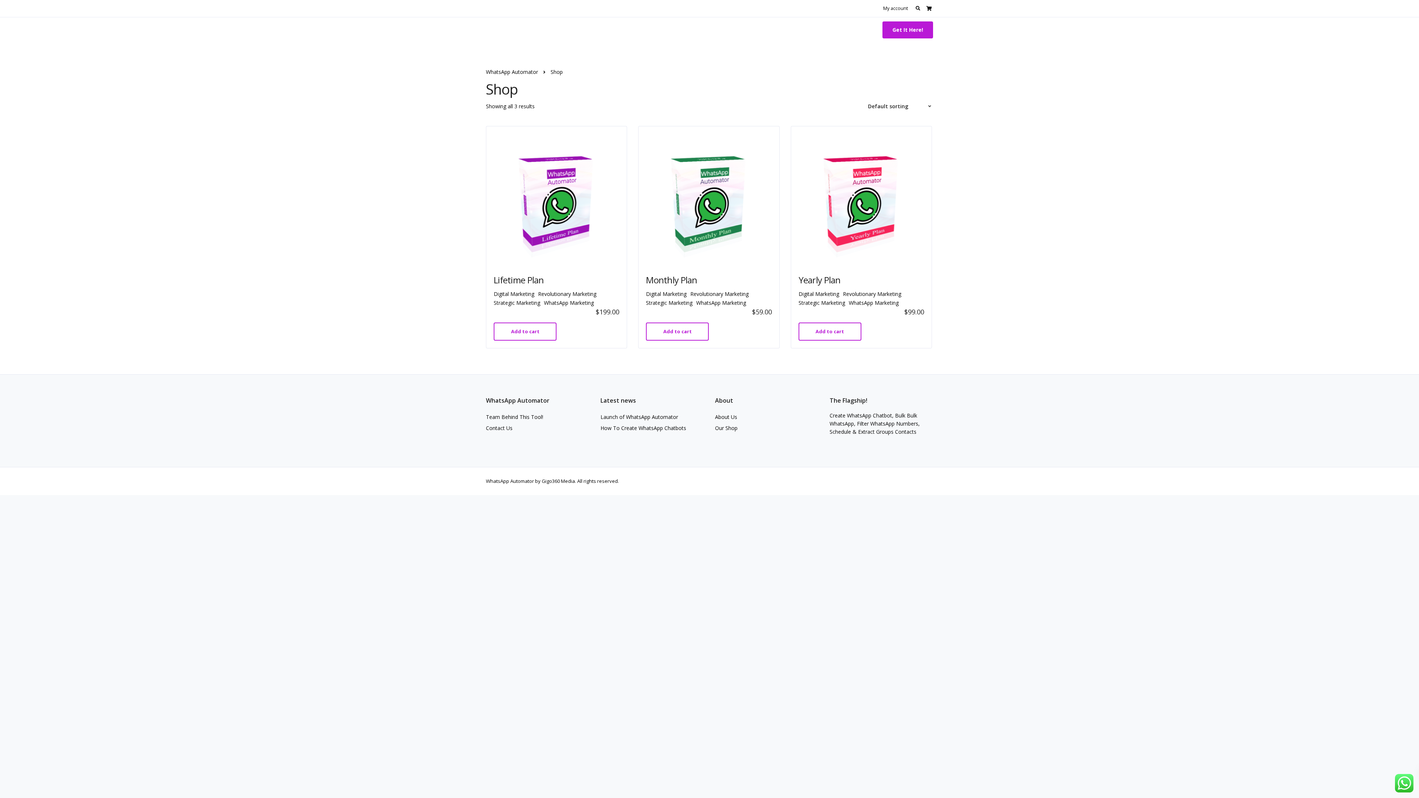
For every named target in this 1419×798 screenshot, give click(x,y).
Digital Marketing (514, 293)
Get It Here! (907, 29)
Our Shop (726, 428)
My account (895, 8)
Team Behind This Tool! (514, 416)
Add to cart (525, 331)
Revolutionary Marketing (567, 293)
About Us (726, 416)
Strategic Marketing (517, 302)
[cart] (929, 8)
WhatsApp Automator (530, 29)
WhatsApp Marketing (569, 302)
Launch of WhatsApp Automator (639, 416)
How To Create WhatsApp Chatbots (643, 428)
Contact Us (499, 428)
